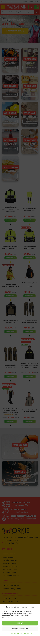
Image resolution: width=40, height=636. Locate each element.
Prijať (20, 623)
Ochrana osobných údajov (23, 633)
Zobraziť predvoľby (20, 629)
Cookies (10, 633)
